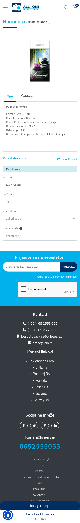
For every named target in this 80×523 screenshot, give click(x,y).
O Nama (41, 367)
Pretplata (68, 266)
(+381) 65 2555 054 (42, 330)
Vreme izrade (10, 228)
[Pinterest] (45, 425)
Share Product (69, 159)
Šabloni (27, 96)
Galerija (41, 393)
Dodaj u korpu (40, 505)
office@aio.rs (42, 343)
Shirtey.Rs (41, 400)
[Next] (73, 58)
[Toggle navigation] (5, 7)
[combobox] (40, 219)
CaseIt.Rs (41, 387)
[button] (8, 515)
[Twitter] (34, 425)
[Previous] (7, 58)
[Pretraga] (66, 7)
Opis (10, 96)
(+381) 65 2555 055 (42, 323)
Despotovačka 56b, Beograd (41, 336)
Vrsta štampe (10, 211)
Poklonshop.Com (41, 361)
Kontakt (41, 380)
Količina (7, 194)
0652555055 (40, 446)
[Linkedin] (55, 425)
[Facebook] (24, 425)
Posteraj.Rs (41, 374)
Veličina (7, 177)
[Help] (20, 228)
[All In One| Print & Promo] (25, 8)
